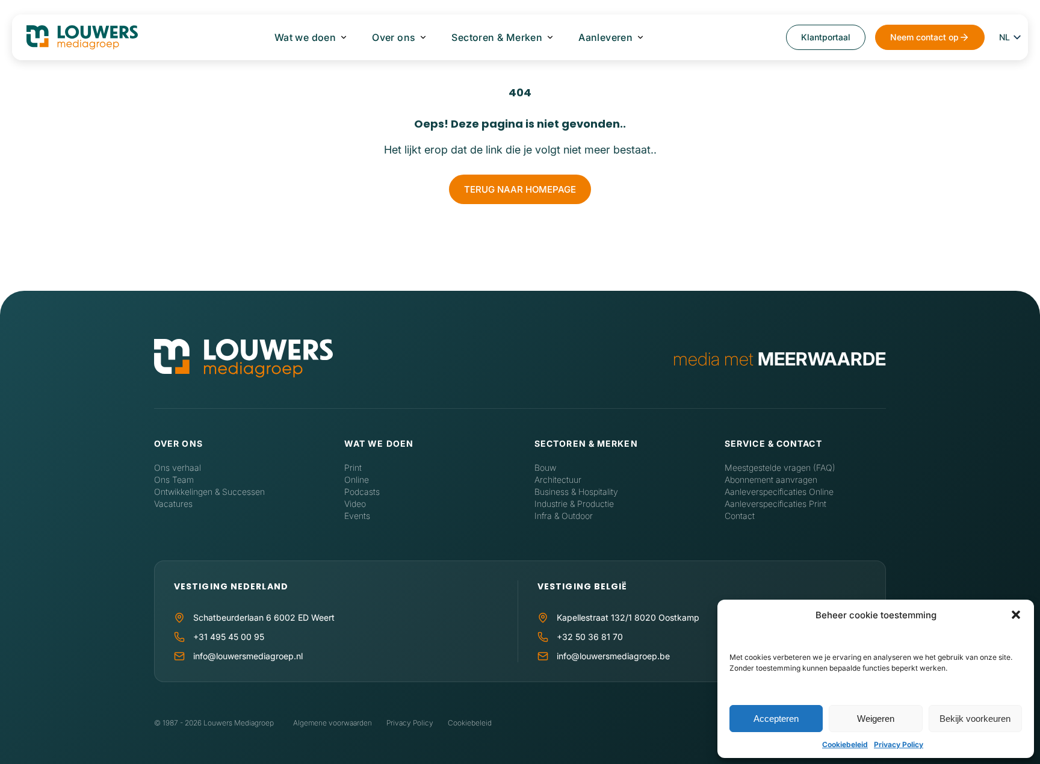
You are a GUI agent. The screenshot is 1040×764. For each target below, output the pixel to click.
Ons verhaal (177, 467)
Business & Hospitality (576, 491)
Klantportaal (825, 37)
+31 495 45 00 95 (228, 637)
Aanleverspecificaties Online (779, 491)
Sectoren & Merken (496, 37)
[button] (1016, 615)
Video (355, 503)
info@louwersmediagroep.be (613, 656)
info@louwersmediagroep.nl (248, 656)
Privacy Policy (898, 744)
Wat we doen (305, 37)
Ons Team (174, 479)
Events (357, 516)
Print (353, 467)
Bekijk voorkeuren (975, 718)
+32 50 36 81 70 (590, 637)
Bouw (545, 467)
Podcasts (362, 491)
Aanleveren (605, 37)
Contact (740, 516)
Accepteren (776, 718)
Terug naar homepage (520, 189)
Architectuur (557, 479)
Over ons (393, 37)
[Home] (243, 359)
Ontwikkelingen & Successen (209, 491)
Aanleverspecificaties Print (775, 503)
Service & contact (773, 443)
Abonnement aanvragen (771, 479)
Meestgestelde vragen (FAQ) (780, 467)
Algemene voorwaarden (332, 722)
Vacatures (173, 503)
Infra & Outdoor (563, 516)
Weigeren (875, 718)
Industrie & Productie (574, 503)
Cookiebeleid (845, 744)
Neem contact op (924, 37)
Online (356, 479)
